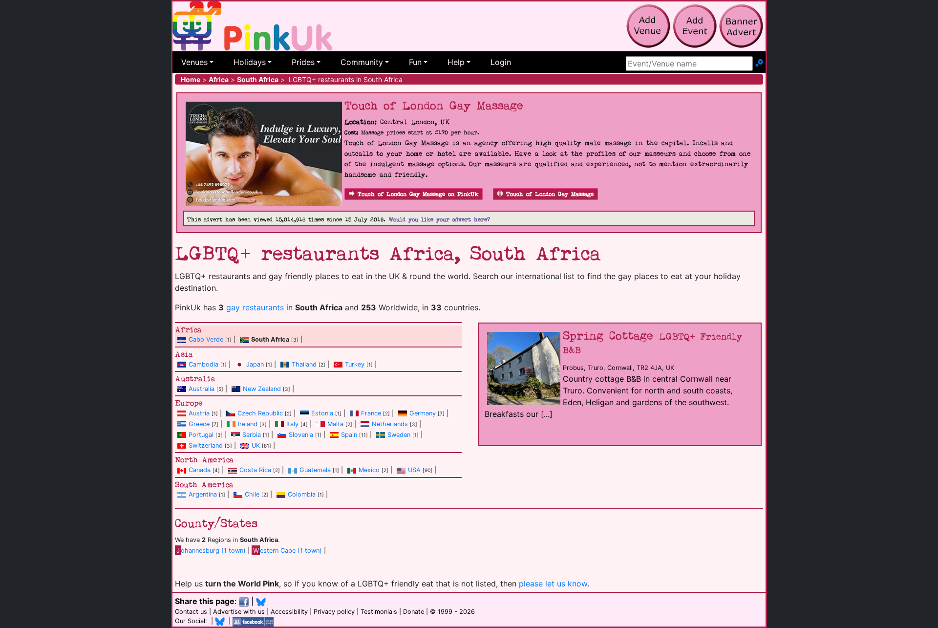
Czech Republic (260, 413)
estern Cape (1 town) (287, 550)
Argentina (203, 494)
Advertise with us (239, 611)
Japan (255, 364)
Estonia (322, 413)
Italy (292, 424)
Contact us (191, 611)
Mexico (369, 470)
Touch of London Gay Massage (550, 194)
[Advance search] (759, 63)
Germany (422, 413)
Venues (194, 62)
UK (256, 445)
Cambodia (203, 364)
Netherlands (390, 424)
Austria (199, 413)
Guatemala (315, 470)
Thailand (304, 364)
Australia (201, 388)
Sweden (398, 434)
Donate (413, 611)
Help (456, 62)
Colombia (302, 494)
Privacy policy (334, 611)
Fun (415, 62)
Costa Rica (255, 470)
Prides (303, 62)
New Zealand (262, 388)
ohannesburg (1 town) (211, 550)
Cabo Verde (206, 339)
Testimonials (379, 611)
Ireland (247, 424)
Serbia (251, 434)
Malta (335, 424)
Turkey (354, 364)
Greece (199, 424)
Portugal (201, 434)
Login (500, 62)
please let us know (553, 583)
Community (362, 62)
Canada (200, 470)
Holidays (250, 62)
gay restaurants (255, 307)
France (371, 413)
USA (414, 470)
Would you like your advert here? (439, 220)
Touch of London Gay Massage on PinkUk (418, 194)
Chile (252, 494)
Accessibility (289, 611)
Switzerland (206, 445)
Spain (349, 434)
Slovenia (301, 434)
